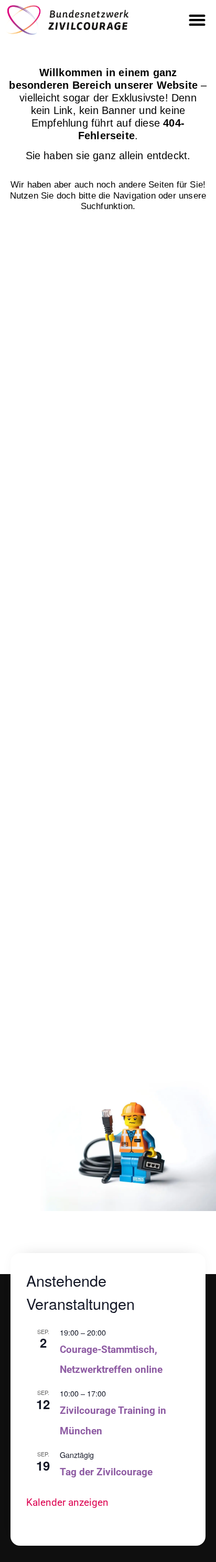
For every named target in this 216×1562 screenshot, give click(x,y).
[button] (197, 19)
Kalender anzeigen (67, 1502)
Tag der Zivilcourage (106, 1472)
